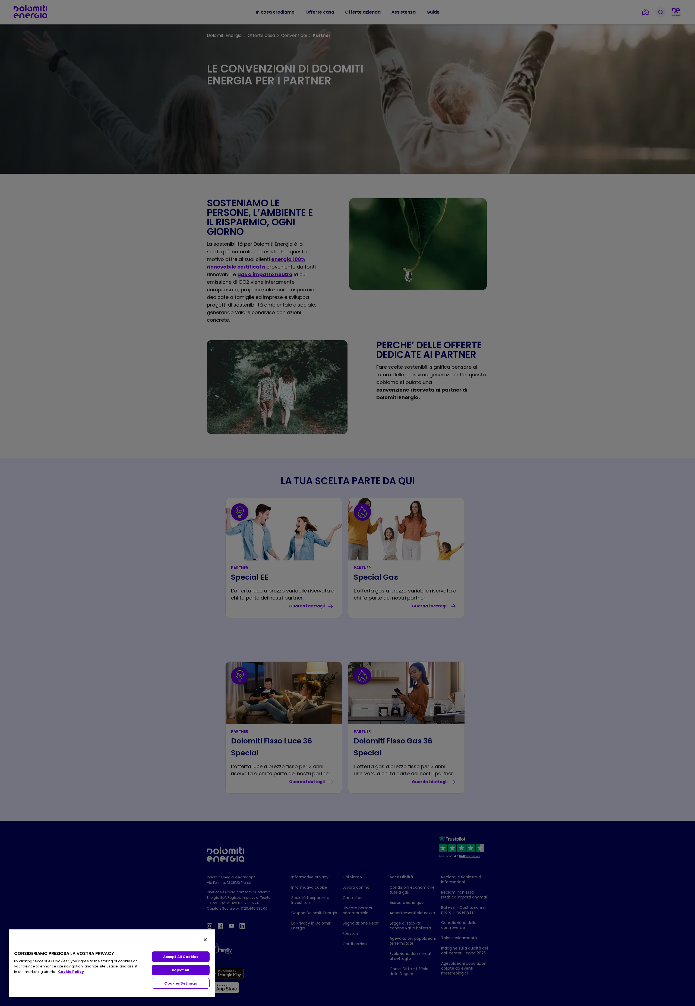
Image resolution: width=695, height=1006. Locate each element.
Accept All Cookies (180, 956)
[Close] (205, 940)
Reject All (180, 970)
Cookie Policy (71, 971)
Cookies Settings (180, 983)
